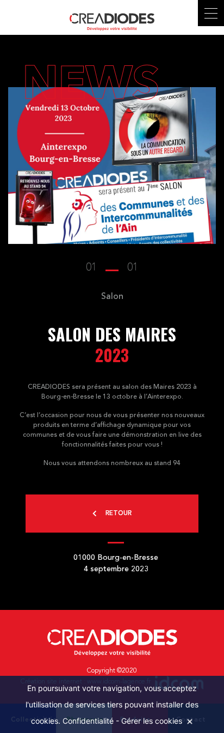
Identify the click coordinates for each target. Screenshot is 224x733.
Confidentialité (88, 720)
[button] (112, 267)
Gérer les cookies (151, 720)
